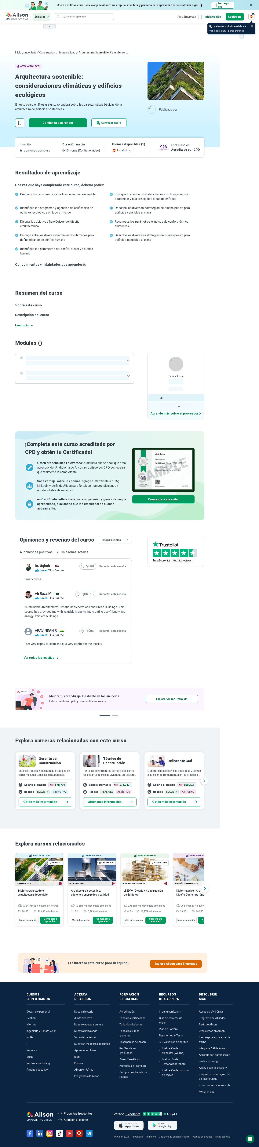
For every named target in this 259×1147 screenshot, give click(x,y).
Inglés (30, 1037)
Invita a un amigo (209, 1061)
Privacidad (137, 1136)
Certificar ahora (111, 122)
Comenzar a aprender (50, 920)
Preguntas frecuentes (78, 1113)
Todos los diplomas (130, 1024)
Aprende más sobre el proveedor (175, 413)
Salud (30, 1056)
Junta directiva (83, 1018)
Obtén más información (40, 802)
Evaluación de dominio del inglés (175, 1072)
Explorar (40, 16)
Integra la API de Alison (212, 1048)
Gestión (31, 1018)
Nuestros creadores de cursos (92, 1043)
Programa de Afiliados (212, 1018)
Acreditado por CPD (185, 150)
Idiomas (31, 1024)
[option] (109, 699)
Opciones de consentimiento (174, 1136)
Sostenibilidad (66, 52)
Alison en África (83, 1069)
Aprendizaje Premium (132, 1065)
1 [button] (105, 718)
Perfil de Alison (208, 1024)
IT (28, 1043)
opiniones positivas (36, 150)
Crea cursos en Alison (212, 1030)
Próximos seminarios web (214, 1085)
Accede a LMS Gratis (211, 1011)
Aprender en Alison (85, 1050)
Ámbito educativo (37, 1069)
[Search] (58, 16)
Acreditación (127, 1011)
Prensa (78, 1063)
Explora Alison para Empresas (176, 964)
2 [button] (116, 718)
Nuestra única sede (85, 1030)
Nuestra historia (83, 1011)
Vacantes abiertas (85, 1037)
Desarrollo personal (38, 1011)
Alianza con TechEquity (213, 1067)
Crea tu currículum (170, 1011)
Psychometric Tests (171, 1035)
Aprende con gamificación (214, 1054)
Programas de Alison (86, 1076)
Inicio (18, 52)
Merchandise (206, 1091)
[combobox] (115, 540)
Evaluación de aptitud (175, 1041)
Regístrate (235, 16)
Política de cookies (202, 1136)
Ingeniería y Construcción (40, 52)
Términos (151, 1136)
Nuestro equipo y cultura (88, 1024)
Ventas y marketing (38, 1063)
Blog (77, 1056)
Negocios (32, 1050)
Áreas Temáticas (129, 1059)
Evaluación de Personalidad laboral (174, 1061)
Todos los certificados (132, 1018)
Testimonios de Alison (132, 1041)
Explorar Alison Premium (172, 698)
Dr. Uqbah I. (44, 566)
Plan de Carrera (168, 1029)
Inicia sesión (213, 16)
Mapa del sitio (222, 1136)
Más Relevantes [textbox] (111, 539)
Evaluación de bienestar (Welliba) (173, 1050)
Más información (28, 920)
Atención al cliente (76, 1120)
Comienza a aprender (57, 123)
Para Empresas (186, 16)
